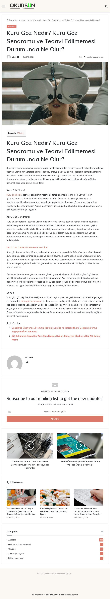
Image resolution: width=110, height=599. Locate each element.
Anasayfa (12, 20)
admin (14, 57)
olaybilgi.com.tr (53, 594)
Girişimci (12, 549)
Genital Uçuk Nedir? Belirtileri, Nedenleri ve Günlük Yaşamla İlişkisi (53, 511)
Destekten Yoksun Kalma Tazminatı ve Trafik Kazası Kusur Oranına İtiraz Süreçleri (87, 511)
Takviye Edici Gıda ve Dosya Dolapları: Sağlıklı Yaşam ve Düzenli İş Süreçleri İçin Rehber (21, 511)
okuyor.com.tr (38, 594)
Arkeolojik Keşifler (16, 553)
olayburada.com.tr (69, 594)
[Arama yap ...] (106, 7)
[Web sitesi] (27, 362)
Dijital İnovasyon (15, 558)
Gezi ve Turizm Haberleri (19, 544)
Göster (21, 133)
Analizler (22, 20)
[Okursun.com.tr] (22, 6)
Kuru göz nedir (14, 194)
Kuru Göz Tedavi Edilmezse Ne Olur (27, 247)
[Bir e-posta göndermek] (18, 57)
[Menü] (3, 7)
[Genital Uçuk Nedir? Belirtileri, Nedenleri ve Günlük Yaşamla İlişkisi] (55, 497)
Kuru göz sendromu (31, 301)
